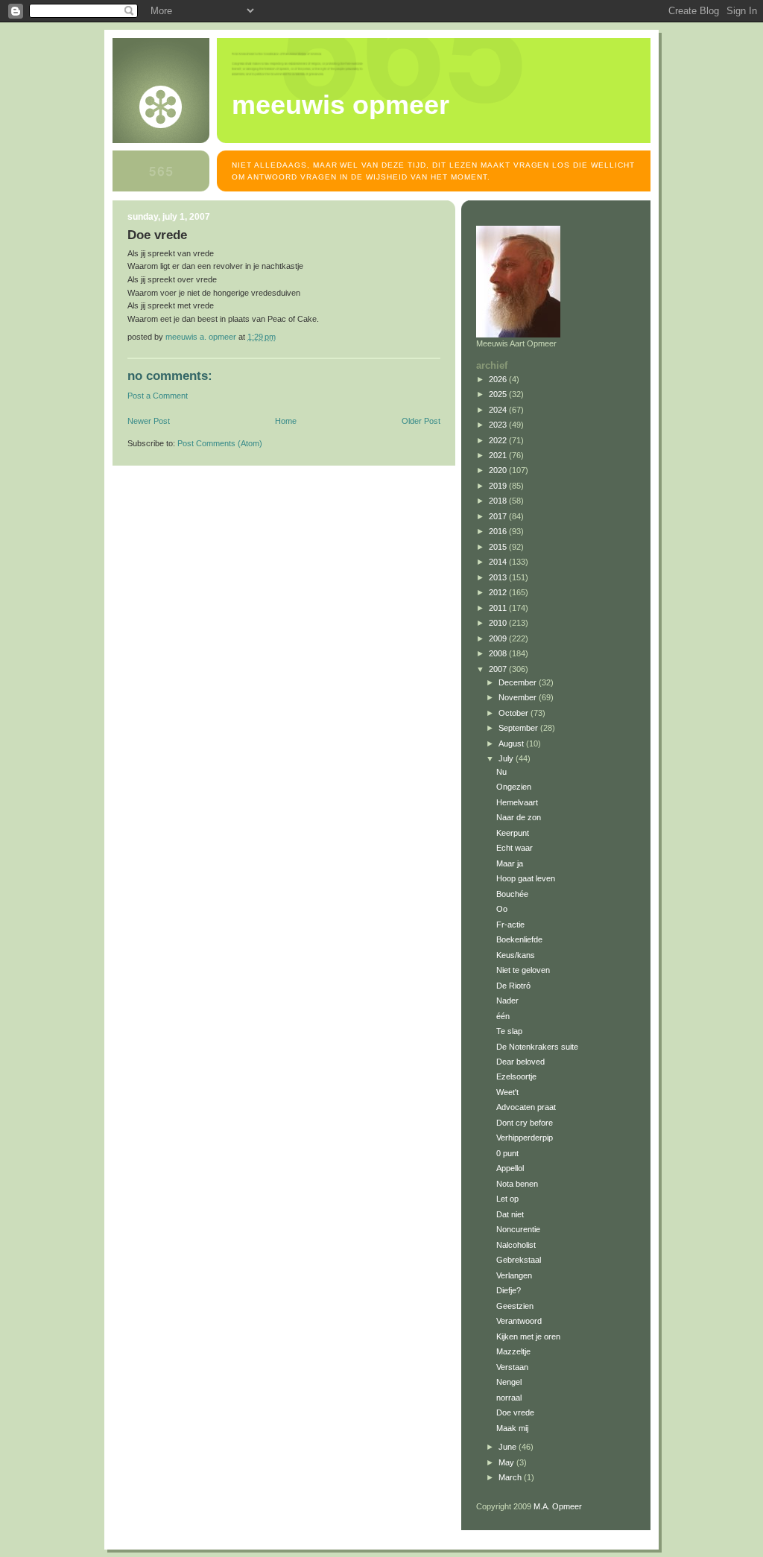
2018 (499, 500)
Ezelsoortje (516, 1076)
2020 (499, 470)
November (518, 697)
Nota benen (517, 1183)
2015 (499, 546)
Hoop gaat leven (525, 878)
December (518, 682)
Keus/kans (515, 955)
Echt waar (514, 847)
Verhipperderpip (524, 1137)
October (514, 712)
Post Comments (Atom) (219, 443)
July (507, 758)
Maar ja (509, 863)
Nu (501, 771)
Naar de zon (518, 817)
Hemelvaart (517, 802)
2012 (499, 592)
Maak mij (512, 1428)
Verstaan (512, 1367)
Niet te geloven (523, 969)
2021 (499, 455)
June (508, 1446)
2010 (499, 622)
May (507, 1462)
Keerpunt (512, 832)
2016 (499, 531)
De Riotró (513, 985)
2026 (499, 379)
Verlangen (514, 1275)
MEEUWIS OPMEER (340, 105)
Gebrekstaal (518, 1259)
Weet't (507, 1092)
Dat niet (510, 1214)
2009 (499, 638)
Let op (507, 1198)
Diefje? (508, 1290)
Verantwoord (519, 1320)
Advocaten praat (526, 1107)
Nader (507, 1000)
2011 (499, 607)
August (512, 743)
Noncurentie (518, 1229)
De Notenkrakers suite (537, 1046)
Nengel (509, 1381)
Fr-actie (510, 924)
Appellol (510, 1168)
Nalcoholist (516, 1244)
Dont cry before (524, 1122)
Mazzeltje (513, 1351)
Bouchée (512, 894)
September (519, 727)
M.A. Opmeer (558, 1506)
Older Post (421, 420)
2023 (499, 424)
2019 (499, 485)
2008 (499, 653)
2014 (499, 561)
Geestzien (515, 1305)
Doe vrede (515, 1412)
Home (286, 420)
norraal (509, 1397)
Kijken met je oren (528, 1336)
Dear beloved (520, 1061)
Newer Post (148, 420)
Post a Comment (157, 395)
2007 (499, 669)
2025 (499, 394)
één (503, 1016)
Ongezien (513, 786)
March (511, 1477)
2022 (499, 440)
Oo (501, 908)
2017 (499, 516)
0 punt (507, 1153)
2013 (499, 577)
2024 (499, 409)
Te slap (509, 1031)
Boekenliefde (519, 939)
